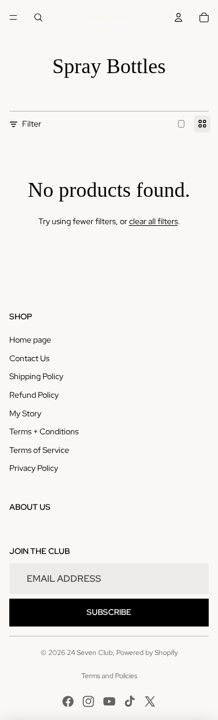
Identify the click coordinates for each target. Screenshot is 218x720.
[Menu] (13, 17)
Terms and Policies (109, 676)
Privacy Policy (33, 468)
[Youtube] (109, 701)
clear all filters (153, 221)
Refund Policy (34, 395)
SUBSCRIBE (109, 612)
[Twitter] (150, 701)
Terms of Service (39, 450)
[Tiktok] (130, 701)
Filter (31, 123)
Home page (30, 339)
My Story (25, 413)
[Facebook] (68, 701)
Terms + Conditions (43, 431)
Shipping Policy (36, 376)
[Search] (38, 17)
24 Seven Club (90, 652)
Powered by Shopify (147, 652)
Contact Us (29, 358)
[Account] (178, 17)
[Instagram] (88, 701)
